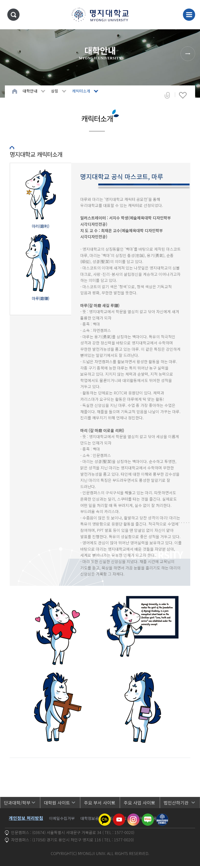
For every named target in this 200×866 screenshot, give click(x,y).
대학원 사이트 (57, 802)
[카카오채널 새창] (105, 816)
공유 (167, 95)
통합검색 (13, 15)
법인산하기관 (176, 802)
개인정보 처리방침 (26, 818)
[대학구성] (187, 53)
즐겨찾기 (183, 95)
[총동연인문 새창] (162, 816)
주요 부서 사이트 (99, 802)
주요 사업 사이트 (139, 802)
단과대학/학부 (17, 802)
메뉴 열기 (189, 15)
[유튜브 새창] (119, 816)
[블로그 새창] (148, 816)
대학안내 (30, 91)
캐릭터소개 (81, 91)
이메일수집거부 (62, 818)
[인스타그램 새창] (133, 816)
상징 (54, 91)
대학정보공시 (91, 818)
